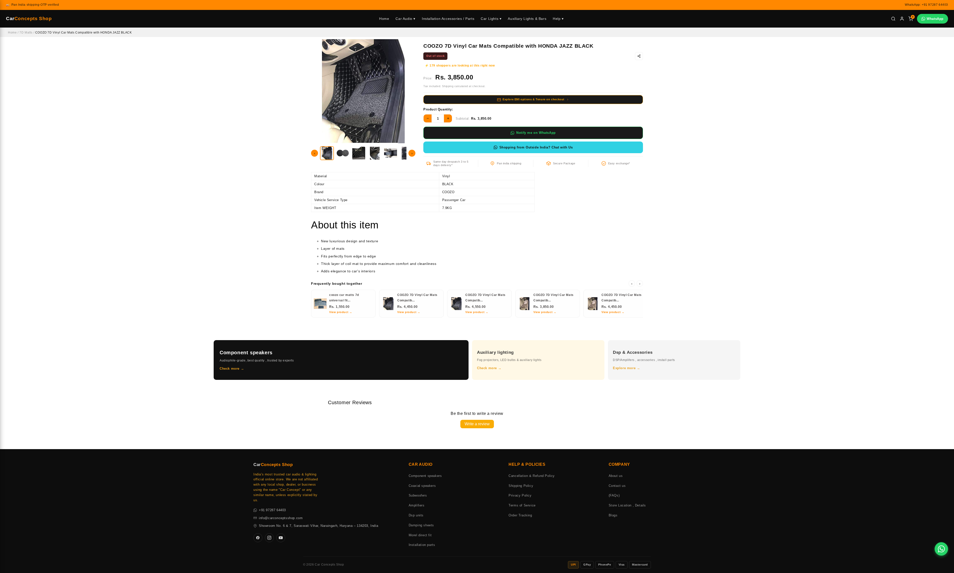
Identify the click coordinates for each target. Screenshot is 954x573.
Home (384, 19)
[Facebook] (257, 537)
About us (616, 476)
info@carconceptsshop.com (281, 518)
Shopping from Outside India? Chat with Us (536, 147)
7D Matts (26, 32)
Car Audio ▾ (405, 19)
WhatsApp (935, 19)
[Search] (893, 18)
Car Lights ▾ (491, 19)
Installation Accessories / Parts (448, 19)
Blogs (613, 515)
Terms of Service (522, 505)
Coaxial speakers (422, 486)
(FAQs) (614, 495)
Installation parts (422, 545)
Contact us (617, 486)
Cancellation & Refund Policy (532, 476)
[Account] (902, 18)
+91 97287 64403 (272, 510)
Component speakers (425, 476)
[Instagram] (269, 537)
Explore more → (626, 368)
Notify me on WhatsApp (536, 133)
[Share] (639, 56)
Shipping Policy (521, 486)
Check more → (232, 368)
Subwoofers (418, 495)
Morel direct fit (420, 535)
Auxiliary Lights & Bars (527, 19)
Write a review (477, 424)
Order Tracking (520, 515)
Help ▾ (558, 19)
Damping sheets (421, 525)
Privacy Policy (520, 495)
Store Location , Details (627, 505)
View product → (340, 312)
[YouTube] (280, 537)
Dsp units (416, 515)
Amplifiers (417, 505)
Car (29, 18)
